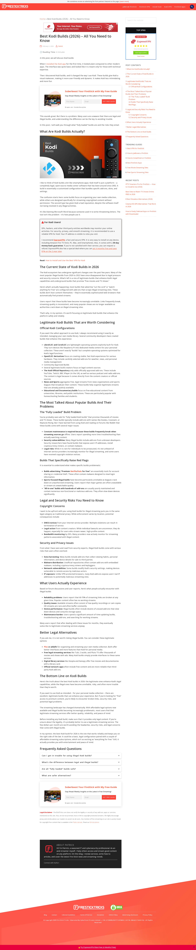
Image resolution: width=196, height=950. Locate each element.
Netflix (73, 471)
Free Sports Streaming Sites (138, 172)
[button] (192, 7)
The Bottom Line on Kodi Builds (138, 132)
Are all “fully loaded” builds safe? (59, 769)
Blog (45, 915)
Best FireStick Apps (134, 163)
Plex (46, 647)
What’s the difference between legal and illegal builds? (70, 762)
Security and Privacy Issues (140, 117)
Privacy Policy (147, 915)
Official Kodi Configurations (140, 86)
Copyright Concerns (137, 115)
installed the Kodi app (56, 64)
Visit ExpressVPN (140, 53)
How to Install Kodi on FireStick (139, 158)
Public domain (77, 822)
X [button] (194, 947)
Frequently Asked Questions (137, 136)
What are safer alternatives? (56, 775)
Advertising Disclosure (130, 915)
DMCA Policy (113, 915)
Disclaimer (100, 915)
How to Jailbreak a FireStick (137, 153)
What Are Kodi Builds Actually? (138, 69)
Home (42, 19)
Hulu (79, 471)
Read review (140, 56)
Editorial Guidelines (68, 915)
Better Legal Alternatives (136, 127)
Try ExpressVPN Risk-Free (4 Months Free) (98, 947)
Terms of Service (86, 915)
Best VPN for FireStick (135, 148)
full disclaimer (94, 822)
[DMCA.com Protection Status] (116, 909)
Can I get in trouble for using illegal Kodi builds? (67, 755)
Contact (54, 915)
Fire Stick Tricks (16, 6)
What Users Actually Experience (138, 122)
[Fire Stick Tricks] (89, 909)
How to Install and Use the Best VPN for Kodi (65, 260)
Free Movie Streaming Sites (137, 167)
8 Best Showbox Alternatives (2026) (139, 199)
